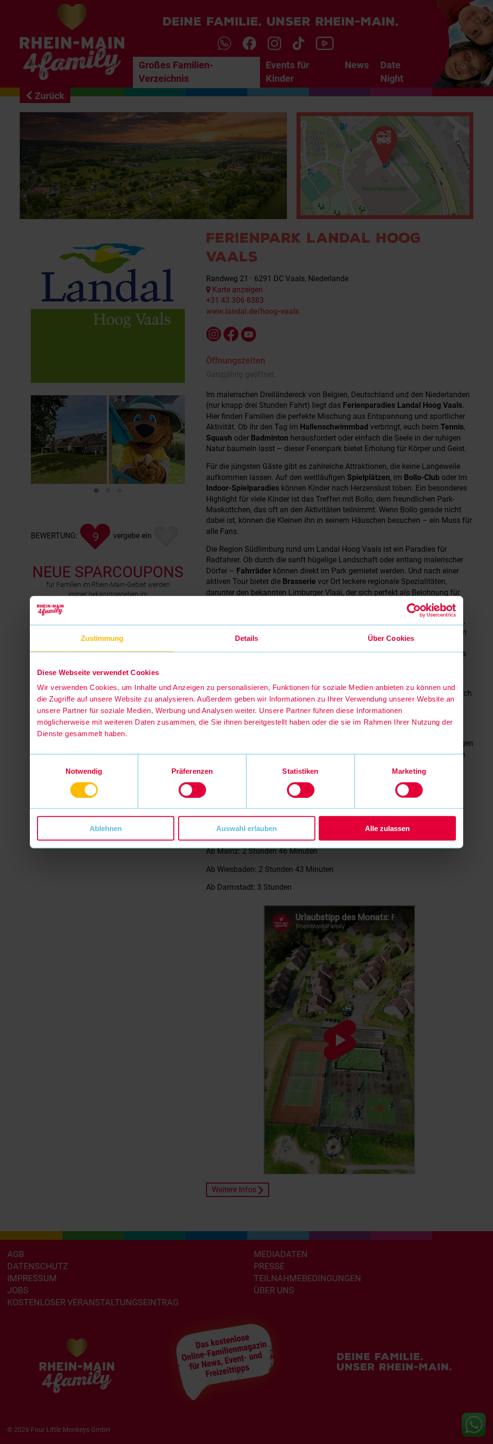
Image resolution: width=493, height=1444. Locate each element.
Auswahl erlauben (246, 828)
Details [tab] (247, 638)
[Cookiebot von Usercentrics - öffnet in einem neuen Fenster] (414, 610)
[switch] (192, 789)
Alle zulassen (387, 828)
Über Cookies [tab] (391, 638)
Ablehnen (106, 828)
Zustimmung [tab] (102, 638)
